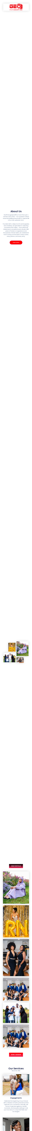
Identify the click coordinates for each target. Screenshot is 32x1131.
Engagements (16, 1098)
